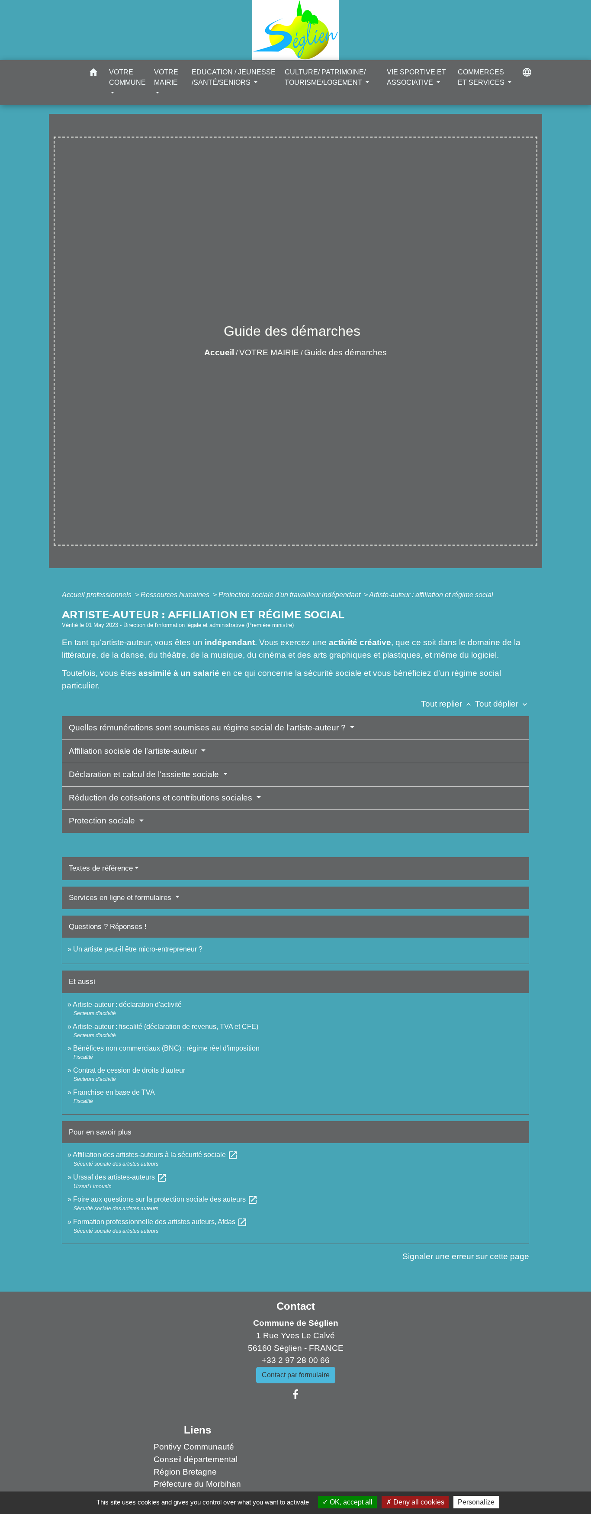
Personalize (476, 1502)
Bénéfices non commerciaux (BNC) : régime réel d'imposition (166, 1048)
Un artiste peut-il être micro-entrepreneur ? (137, 949)
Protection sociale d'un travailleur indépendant (290, 594)
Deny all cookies (418, 1502)
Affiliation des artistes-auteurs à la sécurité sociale (155, 1154)
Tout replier (447, 703)
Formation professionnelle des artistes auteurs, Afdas (160, 1221)
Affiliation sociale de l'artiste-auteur (134, 750)
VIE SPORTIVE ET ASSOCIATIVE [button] (416, 77)
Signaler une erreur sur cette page (465, 1256)
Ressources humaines (176, 594)
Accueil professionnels (97, 594)
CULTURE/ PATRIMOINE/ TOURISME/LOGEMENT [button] (325, 77)
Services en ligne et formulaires (121, 898)
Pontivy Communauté (194, 1446)
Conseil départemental (196, 1459)
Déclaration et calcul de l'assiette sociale (145, 774)
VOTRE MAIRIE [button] (166, 77)
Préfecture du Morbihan (197, 1483)
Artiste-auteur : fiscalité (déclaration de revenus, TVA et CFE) (165, 1026)
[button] (93, 74)
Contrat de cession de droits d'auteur (129, 1070)
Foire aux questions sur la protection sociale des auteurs (165, 1199)
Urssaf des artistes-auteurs (120, 1177)
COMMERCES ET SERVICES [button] (482, 77)
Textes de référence (101, 868)
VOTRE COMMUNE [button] (127, 77)
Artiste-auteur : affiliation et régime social (431, 594)
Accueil (219, 352)
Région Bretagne (185, 1471)
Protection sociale (103, 820)
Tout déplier (502, 703)
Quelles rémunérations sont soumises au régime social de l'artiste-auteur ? (208, 727)
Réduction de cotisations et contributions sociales (161, 797)
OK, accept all (350, 1502)
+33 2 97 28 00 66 (296, 1360)
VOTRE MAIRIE (269, 352)
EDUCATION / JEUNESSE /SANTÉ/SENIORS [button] (234, 77)
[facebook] (295, 1394)
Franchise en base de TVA (114, 1092)
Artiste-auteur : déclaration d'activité (127, 1004)
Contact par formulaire (296, 1375)
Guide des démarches (345, 352)
